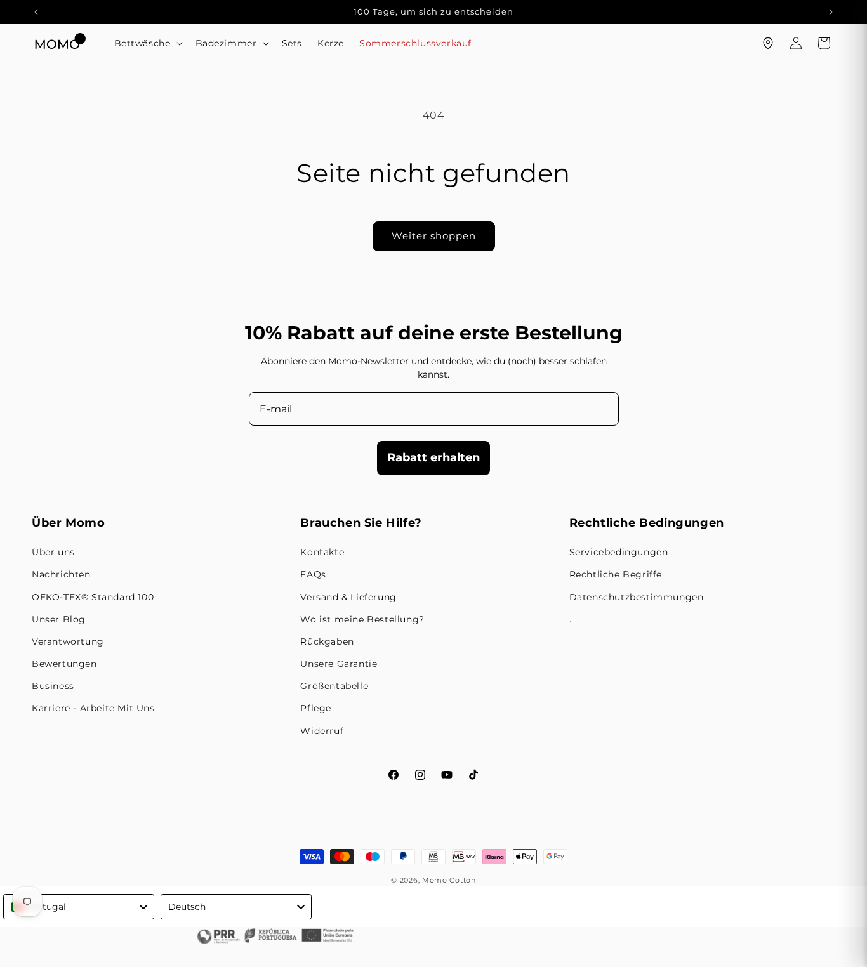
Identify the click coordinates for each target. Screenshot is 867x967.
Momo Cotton (449, 880)
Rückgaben (327, 641)
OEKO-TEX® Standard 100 (93, 597)
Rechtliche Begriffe (615, 574)
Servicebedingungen (618, 552)
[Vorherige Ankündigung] (36, 12)
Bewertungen (64, 663)
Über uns (53, 552)
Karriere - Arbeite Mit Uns (93, 708)
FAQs (313, 574)
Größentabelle (334, 686)
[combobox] (78, 906)
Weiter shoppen (434, 236)
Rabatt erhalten (433, 457)
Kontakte (322, 552)
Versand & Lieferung (348, 597)
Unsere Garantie (338, 663)
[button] (147, 43)
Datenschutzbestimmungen (636, 597)
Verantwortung (68, 641)
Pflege (315, 708)
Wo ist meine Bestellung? (362, 619)
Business (53, 686)
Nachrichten (61, 574)
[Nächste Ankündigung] (831, 12)
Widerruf (321, 731)
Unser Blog (59, 619)
